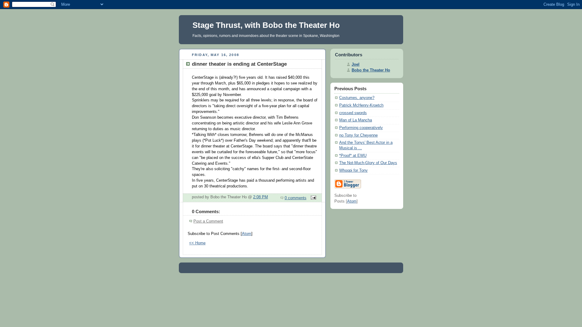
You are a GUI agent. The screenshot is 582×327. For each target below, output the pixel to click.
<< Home (197, 243)
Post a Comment (208, 221)
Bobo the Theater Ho (371, 70)
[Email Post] (312, 198)
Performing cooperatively (361, 128)
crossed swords (353, 113)
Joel (356, 64)
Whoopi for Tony (353, 170)
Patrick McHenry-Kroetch (361, 105)
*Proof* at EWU (352, 156)
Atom (246, 234)
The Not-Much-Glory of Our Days (368, 163)
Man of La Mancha (355, 120)
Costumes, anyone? (356, 98)
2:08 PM (260, 197)
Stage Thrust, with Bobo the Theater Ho (266, 25)
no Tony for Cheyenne (358, 135)
